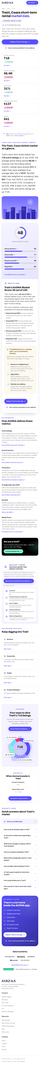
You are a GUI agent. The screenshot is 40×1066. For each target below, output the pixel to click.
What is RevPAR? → (8, 512)
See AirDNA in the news (20, 965)
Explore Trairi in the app (18, 42)
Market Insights (6, 997)
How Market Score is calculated (15, 274)
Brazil (3, 8)
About (3, 1040)
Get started (31, 2)
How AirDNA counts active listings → (13, 445)
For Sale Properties (8, 1005)
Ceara (8, 8)
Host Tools (5, 1002)
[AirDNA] (7, 3)
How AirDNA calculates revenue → (12, 462)
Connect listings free (12, 551)
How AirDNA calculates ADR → (11, 495)
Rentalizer (5, 999)
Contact (4, 1049)
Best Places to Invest (8, 1023)
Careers (4, 1043)
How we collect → (20, 135)
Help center (5, 1032)
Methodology (6, 1020)
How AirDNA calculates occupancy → (13, 480)
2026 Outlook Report (8, 1026)
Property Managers (8, 1011)
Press (3, 1046)
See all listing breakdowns (19, 729)
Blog (3, 1029)
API (3, 1008)
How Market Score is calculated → (12, 531)
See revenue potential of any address (21, 48)
